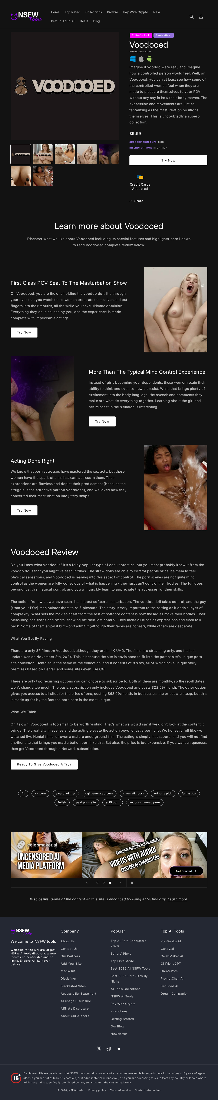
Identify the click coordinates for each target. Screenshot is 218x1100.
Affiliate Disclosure (75, 1008)
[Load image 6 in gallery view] (21, 176)
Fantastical (163, 35)
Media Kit (68, 971)
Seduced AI (169, 986)
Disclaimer (68, 978)
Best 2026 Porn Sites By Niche (129, 978)
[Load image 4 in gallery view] (87, 154)
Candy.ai (167, 948)
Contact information (148, 1090)
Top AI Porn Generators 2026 (128, 943)
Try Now (168, 160)
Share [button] (138, 201)
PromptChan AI (172, 978)
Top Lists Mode (122, 961)
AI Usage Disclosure (76, 1001)
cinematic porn (133, 793)
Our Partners (70, 956)
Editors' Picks (121, 953)
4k (23, 793)
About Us (68, 941)
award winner (66, 793)
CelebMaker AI (172, 956)
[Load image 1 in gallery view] (21, 154)
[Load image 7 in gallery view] (43, 176)
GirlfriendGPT (171, 963)
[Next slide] (120, 882)
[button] (191, 16)
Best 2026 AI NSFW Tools (130, 968)
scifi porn (112, 802)
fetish (62, 802)
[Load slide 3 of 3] (110, 883)
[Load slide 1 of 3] (97, 883)
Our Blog (117, 1026)
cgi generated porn (99, 793)
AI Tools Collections (125, 989)
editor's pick (163, 793)
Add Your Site (71, 963)
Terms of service (120, 1090)
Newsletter (119, 1034)
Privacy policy (97, 1090)
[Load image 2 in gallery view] (43, 154)
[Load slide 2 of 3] (103, 883)
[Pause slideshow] (131, 882)
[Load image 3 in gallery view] (65, 154)
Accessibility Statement (78, 993)
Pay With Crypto (123, 1004)
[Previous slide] (87, 882)
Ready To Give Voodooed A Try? (44, 764)
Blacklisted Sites (73, 986)
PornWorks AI (171, 941)
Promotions (119, 1011)
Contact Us (69, 948)
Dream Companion (174, 993)
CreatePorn (169, 971)
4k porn (40, 793)
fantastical (189, 793)
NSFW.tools (76, 1090)
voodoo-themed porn (144, 802)
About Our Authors (75, 1016)
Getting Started (122, 1019)
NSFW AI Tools (122, 996)
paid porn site (86, 802)
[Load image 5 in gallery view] (109, 154)
